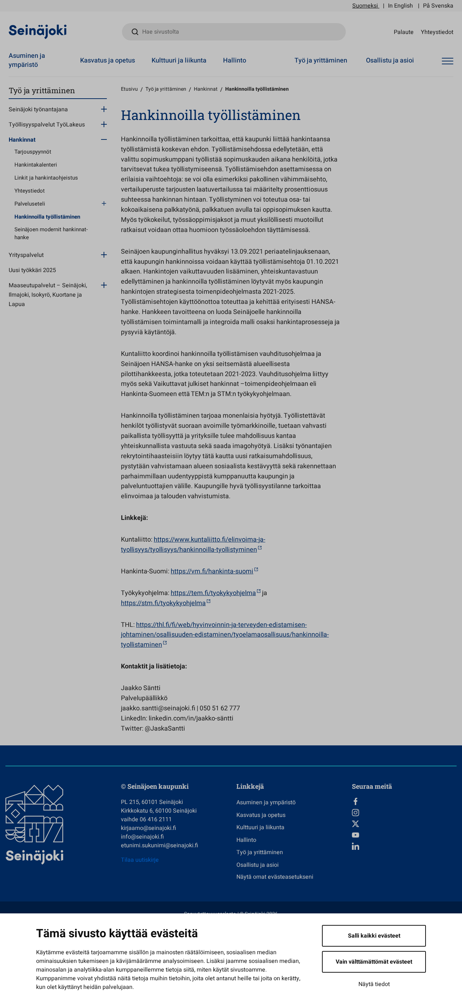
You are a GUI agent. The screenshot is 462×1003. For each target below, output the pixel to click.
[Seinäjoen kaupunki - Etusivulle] (38, 31)
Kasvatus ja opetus (107, 60)
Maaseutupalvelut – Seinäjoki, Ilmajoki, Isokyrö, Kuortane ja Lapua (48, 295)
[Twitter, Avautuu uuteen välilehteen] (404, 823)
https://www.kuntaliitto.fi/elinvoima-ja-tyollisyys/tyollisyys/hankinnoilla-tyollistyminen (193, 545)
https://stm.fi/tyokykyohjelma (163, 603)
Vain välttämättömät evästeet (374, 961)
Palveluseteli (29, 204)
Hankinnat (22, 139)
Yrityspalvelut (26, 255)
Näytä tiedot (374, 984)
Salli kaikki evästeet (374, 935)
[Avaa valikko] (447, 61)
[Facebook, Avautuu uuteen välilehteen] (404, 801)
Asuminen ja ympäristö (27, 60)
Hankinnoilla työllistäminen (47, 217)
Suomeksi (365, 5)
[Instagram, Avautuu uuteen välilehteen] (404, 812)
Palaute (404, 31)
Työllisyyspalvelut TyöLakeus (47, 124)
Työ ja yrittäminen (321, 60)
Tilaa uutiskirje (140, 860)
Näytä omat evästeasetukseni (274, 877)
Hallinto (234, 60)
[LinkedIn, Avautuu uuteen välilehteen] (404, 846)
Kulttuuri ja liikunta (179, 60)
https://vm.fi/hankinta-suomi (212, 571)
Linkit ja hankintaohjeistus (46, 178)
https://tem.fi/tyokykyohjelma (213, 593)
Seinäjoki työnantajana (38, 109)
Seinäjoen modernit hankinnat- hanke (51, 233)
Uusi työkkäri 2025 (32, 270)
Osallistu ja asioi (390, 60)
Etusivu (129, 89)
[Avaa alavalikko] (104, 108)
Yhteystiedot (437, 31)
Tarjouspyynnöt (32, 152)
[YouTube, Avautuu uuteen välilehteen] (404, 835)
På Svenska (438, 5)
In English (400, 5)
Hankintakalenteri (35, 165)
